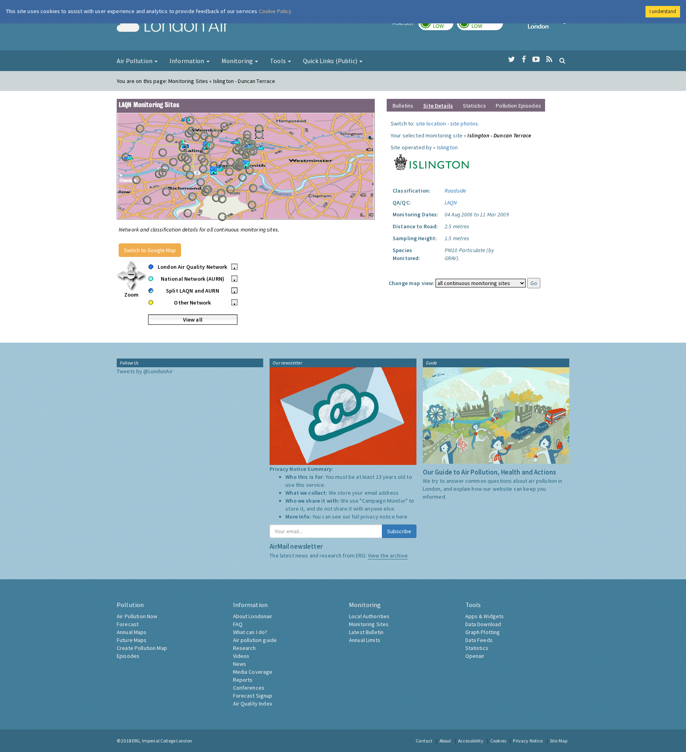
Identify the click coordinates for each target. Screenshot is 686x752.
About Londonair (253, 616)
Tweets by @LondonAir (145, 371)
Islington (447, 147)
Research (244, 648)
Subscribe (399, 531)
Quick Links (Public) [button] (330, 61)
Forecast (128, 624)
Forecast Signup (253, 695)
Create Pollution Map (142, 648)
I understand (662, 11)
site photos (464, 123)
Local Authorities (369, 616)
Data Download (483, 624)
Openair (475, 655)
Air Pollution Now (137, 616)
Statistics (474, 105)
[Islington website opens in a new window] (432, 161)
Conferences (249, 687)
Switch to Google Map (150, 250)
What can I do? (250, 632)
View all (192, 319)
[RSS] (549, 59)
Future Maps (132, 640)
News (240, 663)
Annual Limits (364, 640)
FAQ (238, 624)
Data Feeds (479, 640)
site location (431, 123)
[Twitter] (511, 59)
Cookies (498, 741)
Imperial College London (548, 26)
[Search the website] (562, 60)
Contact (424, 741)
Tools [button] (278, 61)
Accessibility (471, 741)
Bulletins (403, 105)
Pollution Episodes (518, 105)
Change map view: (411, 283)
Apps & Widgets (484, 616)
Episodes (128, 655)
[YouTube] (536, 59)
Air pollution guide (255, 640)
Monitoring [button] (238, 61)
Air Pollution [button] (135, 61)
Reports (243, 679)
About (445, 741)
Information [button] (188, 61)
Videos (241, 655)
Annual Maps (132, 632)
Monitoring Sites (369, 624)
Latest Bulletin (366, 632)
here (402, 516)
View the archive (388, 555)
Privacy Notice (528, 741)
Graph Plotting (482, 632)
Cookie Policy (275, 11)
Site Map (558, 741)
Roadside (455, 190)
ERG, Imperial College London (162, 741)
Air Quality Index (252, 703)
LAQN (451, 202)
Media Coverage (253, 671)
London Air (173, 26)
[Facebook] (523, 59)
